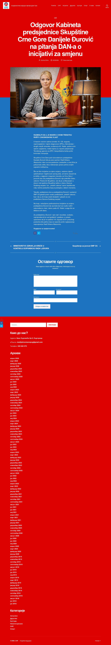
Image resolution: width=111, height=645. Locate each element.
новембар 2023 (16, 434)
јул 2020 (13, 538)
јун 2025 (13, 384)
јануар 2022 (14, 491)
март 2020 (14, 549)
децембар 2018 (16, 588)
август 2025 (14, 379)
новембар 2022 (16, 465)
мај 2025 (13, 387)
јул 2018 (13, 601)
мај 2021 (13, 512)
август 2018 (14, 598)
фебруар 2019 (15, 583)
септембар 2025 (16, 376)
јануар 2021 (14, 522)
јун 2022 (13, 478)
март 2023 (14, 455)
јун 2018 (13, 603)
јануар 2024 (14, 429)
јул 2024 (13, 413)
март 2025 (14, 392)
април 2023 (14, 452)
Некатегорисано (16, 623)
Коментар (37, 274)
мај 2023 (13, 449)
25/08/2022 (56, 60)
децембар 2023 (16, 431)
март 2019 (14, 580)
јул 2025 (13, 382)
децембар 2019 (16, 556)
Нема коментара (67, 60)
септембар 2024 (16, 408)
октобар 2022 (15, 468)
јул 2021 (13, 507)
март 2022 (14, 486)
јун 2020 (13, 541)
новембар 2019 (16, 559)
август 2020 (14, 536)
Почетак (53, 5)
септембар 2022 (16, 470)
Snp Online (45, 60)
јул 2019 (13, 569)
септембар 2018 (16, 596)
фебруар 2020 (15, 551)
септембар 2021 (16, 502)
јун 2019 (13, 572)
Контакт (98, 5)
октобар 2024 (15, 405)
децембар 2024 (16, 400)
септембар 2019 (16, 564)
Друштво (72, 5)
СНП (59, 5)
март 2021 (14, 517)
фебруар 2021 (15, 520)
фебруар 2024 (15, 426)
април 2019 (14, 577)
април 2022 (14, 483)
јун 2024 (13, 416)
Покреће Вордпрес (25, 641)
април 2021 (14, 515)
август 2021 (14, 504)
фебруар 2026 (15, 363)
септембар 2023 (16, 439)
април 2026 (14, 358)
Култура (79, 5)
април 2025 (14, 389)
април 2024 (14, 421)
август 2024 (14, 410)
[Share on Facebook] (35, 233)
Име (35, 289)
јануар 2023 (14, 460)
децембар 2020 (16, 525)
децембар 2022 (16, 462)
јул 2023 (13, 444)
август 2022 (14, 473)
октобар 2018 (15, 593)
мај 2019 (13, 575)
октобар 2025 (15, 374)
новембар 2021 (16, 496)
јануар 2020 (14, 554)
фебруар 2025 (15, 395)
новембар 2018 (16, 590)
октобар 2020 (15, 530)
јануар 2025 (14, 397)
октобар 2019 (15, 562)
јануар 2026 (14, 366)
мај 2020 (13, 543)
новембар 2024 (16, 402)
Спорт (86, 5)
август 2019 (14, 567)
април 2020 (14, 546)
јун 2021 (13, 509)
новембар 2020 (16, 528)
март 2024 (14, 423)
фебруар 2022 (15, 489)
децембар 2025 (16, 369)
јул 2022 (13, 476)
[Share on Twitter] (38, 233)
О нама (91, 5)
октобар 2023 (15, 436)
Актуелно (65, 5)
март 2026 (14, 361)
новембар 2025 (16, 371)
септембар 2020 (16, 533)
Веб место (36, 297)
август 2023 (14, 442)
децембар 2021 (16, 494)
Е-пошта (59, 289)
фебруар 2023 (15, 457)
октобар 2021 (15, 499)
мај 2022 (13, 481)
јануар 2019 (14, 585)
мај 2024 (13, 418)
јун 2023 (13, 447)
